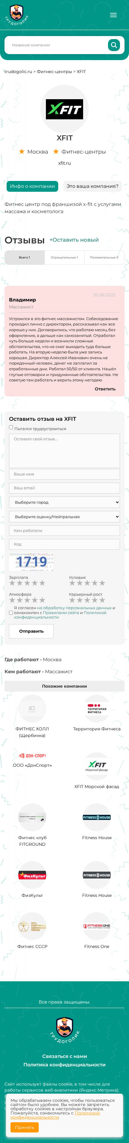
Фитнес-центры (54, 71)
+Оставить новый (74, 240)
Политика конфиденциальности (64, 1065)
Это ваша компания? (92, 186)
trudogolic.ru (18, 71)
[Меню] (113, 15)
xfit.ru (64, 163)
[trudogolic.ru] (16, 15)
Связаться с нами (64, 1056)
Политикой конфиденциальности (55, 1115)
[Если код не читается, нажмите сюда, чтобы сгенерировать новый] (31, 562)
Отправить (31, 631)
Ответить (105, 389)
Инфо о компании (32, 186)
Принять (24, 1127)
